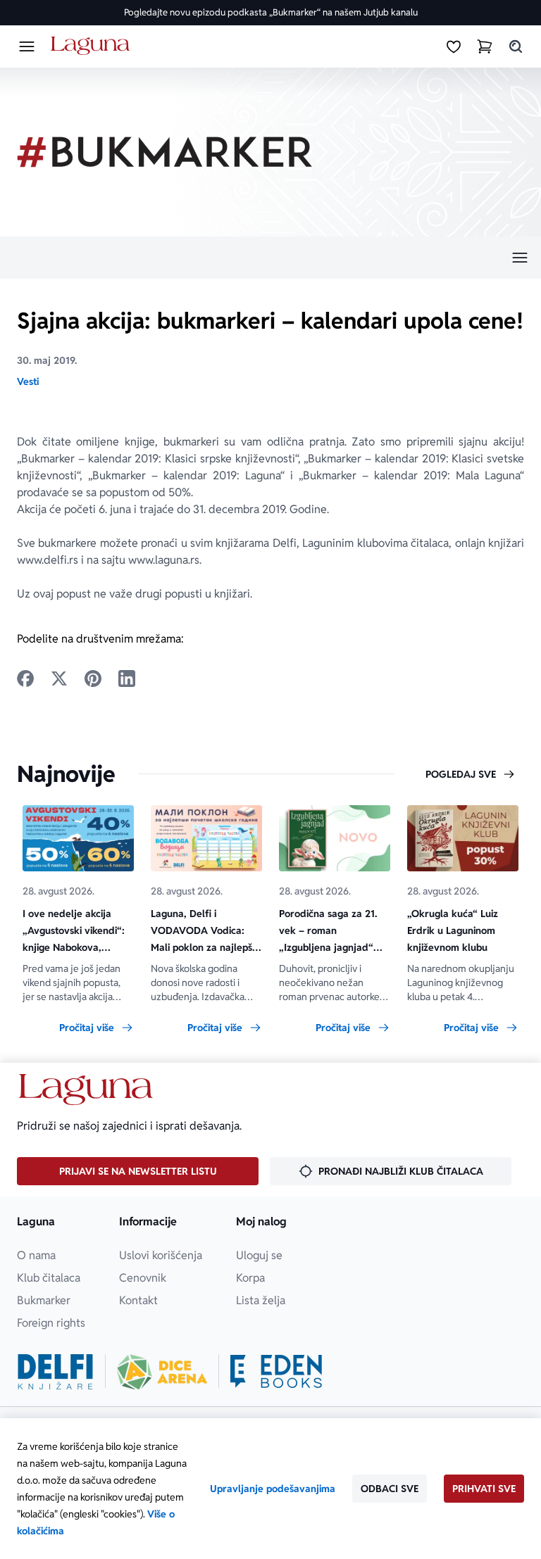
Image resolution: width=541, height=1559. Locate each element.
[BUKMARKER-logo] (165, 152)
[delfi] (55, 1371)
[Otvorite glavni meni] (27, 46)
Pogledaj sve (460, 774)
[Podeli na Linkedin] (126, 678)
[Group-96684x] (276, 1371)
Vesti (28, 381)
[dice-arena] (162, 1371)
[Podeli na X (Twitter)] (59, 678)
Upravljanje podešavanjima (272, 1488)
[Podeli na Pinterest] (93, 678)
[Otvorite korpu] (484, 46)
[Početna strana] (93, 46)
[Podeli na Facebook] (25, 678)
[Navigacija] (270, 257)
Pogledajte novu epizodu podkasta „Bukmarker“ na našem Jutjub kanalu (271, 12)
